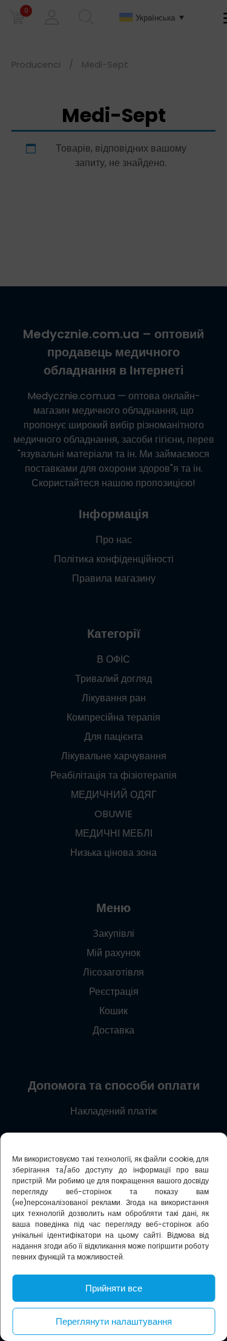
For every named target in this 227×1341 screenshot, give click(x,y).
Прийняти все (113, 1288)
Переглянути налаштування (114, 1321)
